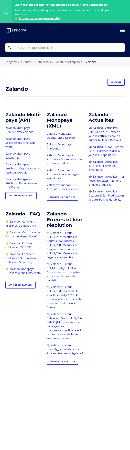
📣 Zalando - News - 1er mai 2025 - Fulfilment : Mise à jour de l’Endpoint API (106, 151)
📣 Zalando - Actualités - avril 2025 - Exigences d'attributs (104, 166)
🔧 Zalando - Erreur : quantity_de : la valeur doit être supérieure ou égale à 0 (65, 349)
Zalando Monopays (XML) (59, 120)
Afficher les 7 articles (20, 285)
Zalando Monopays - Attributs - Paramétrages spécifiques (63, 174)
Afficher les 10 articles (62, 361)
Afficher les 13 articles (62, 197)
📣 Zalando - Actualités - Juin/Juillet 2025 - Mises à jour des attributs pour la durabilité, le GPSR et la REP (106, 134)
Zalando (91, 62)
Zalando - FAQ (22, 214)
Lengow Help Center (18, 62)
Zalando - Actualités (101, 117)
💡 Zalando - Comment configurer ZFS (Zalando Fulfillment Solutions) (20, 258)
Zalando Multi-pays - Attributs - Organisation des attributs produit (23, 168)
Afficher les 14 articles (21, 195)
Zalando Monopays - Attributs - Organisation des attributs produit (64, 159)
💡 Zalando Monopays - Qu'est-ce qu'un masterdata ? (23, 273)
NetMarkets (43, 62)
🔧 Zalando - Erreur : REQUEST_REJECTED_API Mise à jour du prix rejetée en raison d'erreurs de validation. (63, 272)
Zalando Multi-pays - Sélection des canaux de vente (20, 143)
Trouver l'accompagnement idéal (39, 18)
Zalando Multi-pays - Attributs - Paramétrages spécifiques (21, 183)
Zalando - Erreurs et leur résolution (64, 219)
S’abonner (116, 82)
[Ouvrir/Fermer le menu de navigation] (122, 30)
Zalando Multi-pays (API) (23, 117)
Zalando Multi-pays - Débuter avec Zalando (19, 130)
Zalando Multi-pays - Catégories (18, 155)
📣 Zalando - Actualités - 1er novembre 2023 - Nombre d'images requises (106, 181)
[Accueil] (16, 30)
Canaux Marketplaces (68, 62)
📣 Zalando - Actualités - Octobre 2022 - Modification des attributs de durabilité (106, 195)
